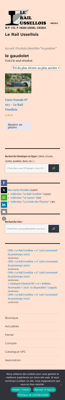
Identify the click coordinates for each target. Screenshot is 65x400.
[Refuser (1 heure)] (60, 385)
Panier (9, 334)
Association (13, 360)
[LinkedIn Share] (4, 205)
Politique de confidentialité (33, 394)
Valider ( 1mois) (20, 389)
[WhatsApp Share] (4, 197)
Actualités (12, 326)
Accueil (9, 48)
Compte (11, 343)
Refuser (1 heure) (44, 389)
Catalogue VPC (15, 351)
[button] (4, 219)
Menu (54, 23)
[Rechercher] (53, 229)
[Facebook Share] (4, 183)
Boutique (11, 318)
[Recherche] (53, 168)
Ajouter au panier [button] (15, 126)
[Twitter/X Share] (4, 190)
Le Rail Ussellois (21, 34)
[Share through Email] (4, 212)
